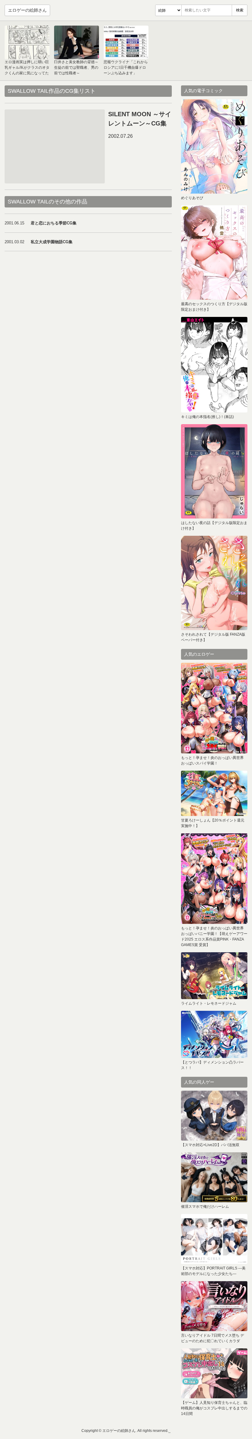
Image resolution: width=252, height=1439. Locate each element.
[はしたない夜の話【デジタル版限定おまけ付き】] (214, 471)
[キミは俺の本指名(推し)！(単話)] (214, 364)
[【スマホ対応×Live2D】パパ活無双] (214, 1116)
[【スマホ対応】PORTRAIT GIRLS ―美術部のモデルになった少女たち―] (214, 1239)
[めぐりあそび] (214, 146)
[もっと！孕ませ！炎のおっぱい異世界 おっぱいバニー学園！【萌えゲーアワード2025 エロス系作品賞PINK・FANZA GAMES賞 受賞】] (214, 878)
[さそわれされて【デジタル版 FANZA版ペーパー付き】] (214, 583)
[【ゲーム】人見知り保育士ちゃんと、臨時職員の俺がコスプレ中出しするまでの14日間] (214, 1373)
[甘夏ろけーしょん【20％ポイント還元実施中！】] (214, 793)
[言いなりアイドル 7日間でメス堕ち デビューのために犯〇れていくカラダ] (214, 1306)
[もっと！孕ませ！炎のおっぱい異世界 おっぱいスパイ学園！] (214, 708)
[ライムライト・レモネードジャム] (214, 975)
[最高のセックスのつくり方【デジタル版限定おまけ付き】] (214, 252)
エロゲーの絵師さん (27, 10)
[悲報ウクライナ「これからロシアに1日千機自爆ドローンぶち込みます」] (126, 42)
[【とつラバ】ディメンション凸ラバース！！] (214, 1034)
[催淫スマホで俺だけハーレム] (214, 1177)
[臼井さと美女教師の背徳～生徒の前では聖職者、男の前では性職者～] (76, 42)
